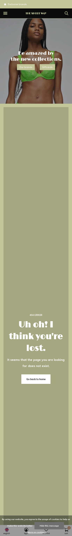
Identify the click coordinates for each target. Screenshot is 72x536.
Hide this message (49, 525)
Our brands (25, 67)
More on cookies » (37, 532)
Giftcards (47, 67)
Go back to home (36, 379)
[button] (5, 13)
